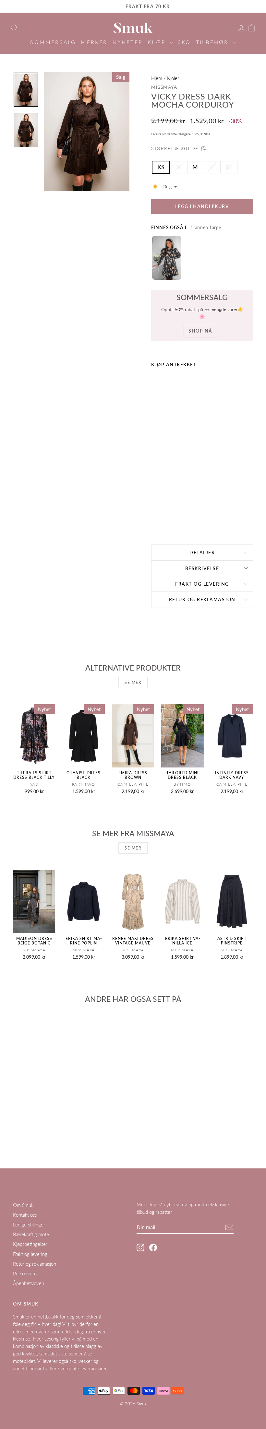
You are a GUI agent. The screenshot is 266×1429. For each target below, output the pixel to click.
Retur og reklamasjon (202, 599)
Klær (158, 42)
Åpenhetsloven (28, 1283)
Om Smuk (23, 1205)
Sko (184, 42)
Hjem (156, 78)
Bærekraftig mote (31, 1234)
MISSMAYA (164, 87)
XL (228, 166)
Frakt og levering (202, 584)
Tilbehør (213, 42)
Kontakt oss (25, 1215)
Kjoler (173, 78)
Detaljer (202, 552)
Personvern (25, 1273)
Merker (94, 42)
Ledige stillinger (29, 1224)
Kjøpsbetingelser (30, 1244)
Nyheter (128, 42)
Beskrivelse (202, 568)
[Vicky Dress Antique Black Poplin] (166, 258)
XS (160, 166)
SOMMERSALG (53, 42)
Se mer (133, 682)
